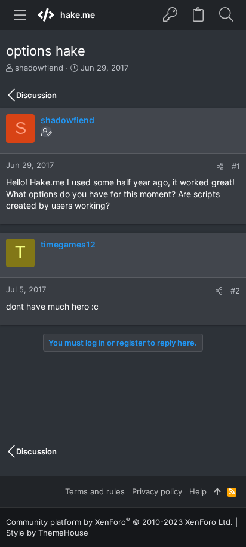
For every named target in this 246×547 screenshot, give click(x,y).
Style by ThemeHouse (47, 532)
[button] (20, 15)
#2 (235, 290)
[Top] (217, 491)
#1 (236, 166)
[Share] (220, 166)
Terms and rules (95, 491)
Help (198, 491)
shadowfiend (39, 67)
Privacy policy (157, 491)
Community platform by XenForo (119, 522)
